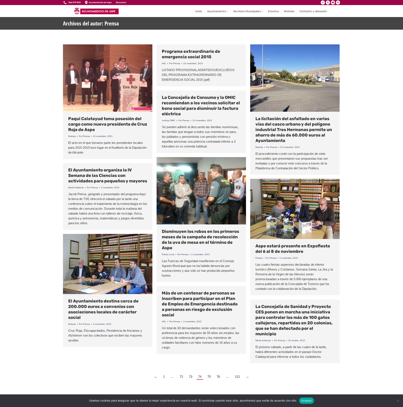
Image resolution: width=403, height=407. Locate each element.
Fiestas (258, 258)
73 (190, 376)
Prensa (112, 23)
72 (181, 376)
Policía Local (168, 254)
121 (237, 376)
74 (200, 376)
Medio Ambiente (76, 187)
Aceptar (306, 400)
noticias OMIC (168, 120)
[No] (398, 401)
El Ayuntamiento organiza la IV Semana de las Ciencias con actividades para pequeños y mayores (107, 175)
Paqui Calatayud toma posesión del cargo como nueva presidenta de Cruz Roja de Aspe (107, 124)
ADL (164, 63)
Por (84, 136)
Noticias (72, 136)
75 (209, 376)
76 (218, 376)
